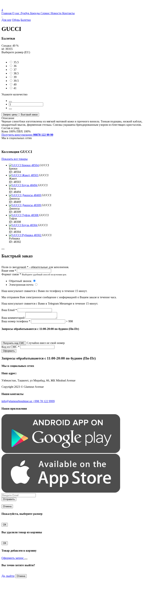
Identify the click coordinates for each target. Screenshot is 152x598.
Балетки (26, 19)
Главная (6, 13)
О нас (16, 13)
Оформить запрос (12, 558)
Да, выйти (7, 575)
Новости (56, 13)
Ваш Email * (9, 310)
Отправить (9, 499)
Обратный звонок (20, 281)
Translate (29, 6)
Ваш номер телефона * (15, 321)
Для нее (6, 19)
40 (15, 84)
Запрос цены (10, 114)
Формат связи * (11, 274)
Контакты (68, 13)
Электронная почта (21, 284)
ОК (4, 524)
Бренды (35, 13)
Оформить (9, 350)
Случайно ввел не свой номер (46, 342)
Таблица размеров (12, 55)
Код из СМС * (10, 346)
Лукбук (25, 13)
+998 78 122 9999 (44, 401)
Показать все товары (14, 159)
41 (15, 88)
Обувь (16, 19)
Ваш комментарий (13, 317)
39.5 (16, 80)
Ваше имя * (8, 270)
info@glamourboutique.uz (17, 401)
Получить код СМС (13, 343)
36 (15, 65)
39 (15, 77)
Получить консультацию (27, 134)
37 (15, 69)
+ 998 (69, 321)
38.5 (16, 73)
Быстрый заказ (29, 114)
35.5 (16, 62)
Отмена (7, 506)
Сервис (46, 13)
